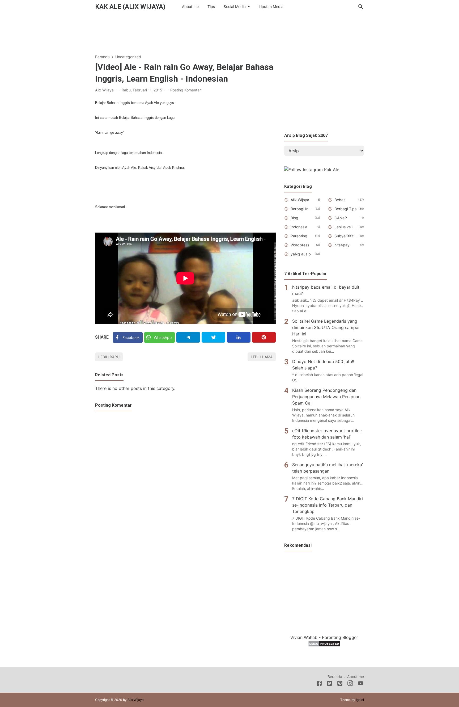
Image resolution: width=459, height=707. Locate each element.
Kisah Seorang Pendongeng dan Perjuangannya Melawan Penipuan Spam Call (326, 397)
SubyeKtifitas (345, 236)
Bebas (339, 199)
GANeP (340, 218)
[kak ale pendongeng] (311, 169)
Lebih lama (262, 357)
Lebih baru (109, 357)
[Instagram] (350, 684)
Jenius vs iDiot (345, 227)
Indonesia (299, 227)
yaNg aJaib (301, 254)
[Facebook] (319, 684)
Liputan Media (271, 6)
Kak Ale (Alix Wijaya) (130, 6)
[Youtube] (360, 684)
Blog (294, 218)
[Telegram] (188, 337)
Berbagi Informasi (302, 209)
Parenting (299, 236)
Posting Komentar (185, 90)
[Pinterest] (264, 337)
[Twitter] (213, 337)
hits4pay (342, 245)
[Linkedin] (238, 337)
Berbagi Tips (345, 209)
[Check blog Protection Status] (324, 645)
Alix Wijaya (300, 199)
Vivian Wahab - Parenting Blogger (324, 637)
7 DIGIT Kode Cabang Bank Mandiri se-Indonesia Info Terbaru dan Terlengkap (327, 505)
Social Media (235, 6)
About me (190, 6)
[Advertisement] (229, 32)
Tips (211, 6)
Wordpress (300, 245)
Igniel (360, 700)
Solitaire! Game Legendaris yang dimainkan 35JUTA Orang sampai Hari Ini (325, 327)
